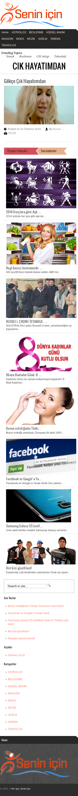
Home (5, 32)
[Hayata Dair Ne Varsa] (32, 24)
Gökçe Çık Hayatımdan (25, 80)
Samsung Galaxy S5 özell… (24, 525)
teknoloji (60, 56)
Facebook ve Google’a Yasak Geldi (28, 613)
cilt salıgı (43, 56)
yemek (10, 56)
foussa (57, 129)
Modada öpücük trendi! (21, 638)
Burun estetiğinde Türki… (24, 428)
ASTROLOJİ (19, 32)
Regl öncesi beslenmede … (24, 267)
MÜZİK (31, 38)
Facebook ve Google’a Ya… (24, 478)
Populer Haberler (17, 150)
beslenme (25, 56)
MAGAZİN (7, 38)
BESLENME (36, 32)
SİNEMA (55, 38)
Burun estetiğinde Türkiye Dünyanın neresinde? (36, 606)
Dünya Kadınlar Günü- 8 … (24, 374)
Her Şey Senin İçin (19, 788)
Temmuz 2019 (16, 655)
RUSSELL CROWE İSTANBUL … (26, 321)
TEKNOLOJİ (9, 45)
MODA (20, 38)
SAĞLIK (42, 38)
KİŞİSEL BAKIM (55, 32)
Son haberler (49, 150)
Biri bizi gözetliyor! (19, 567)
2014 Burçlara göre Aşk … (23, 211)
